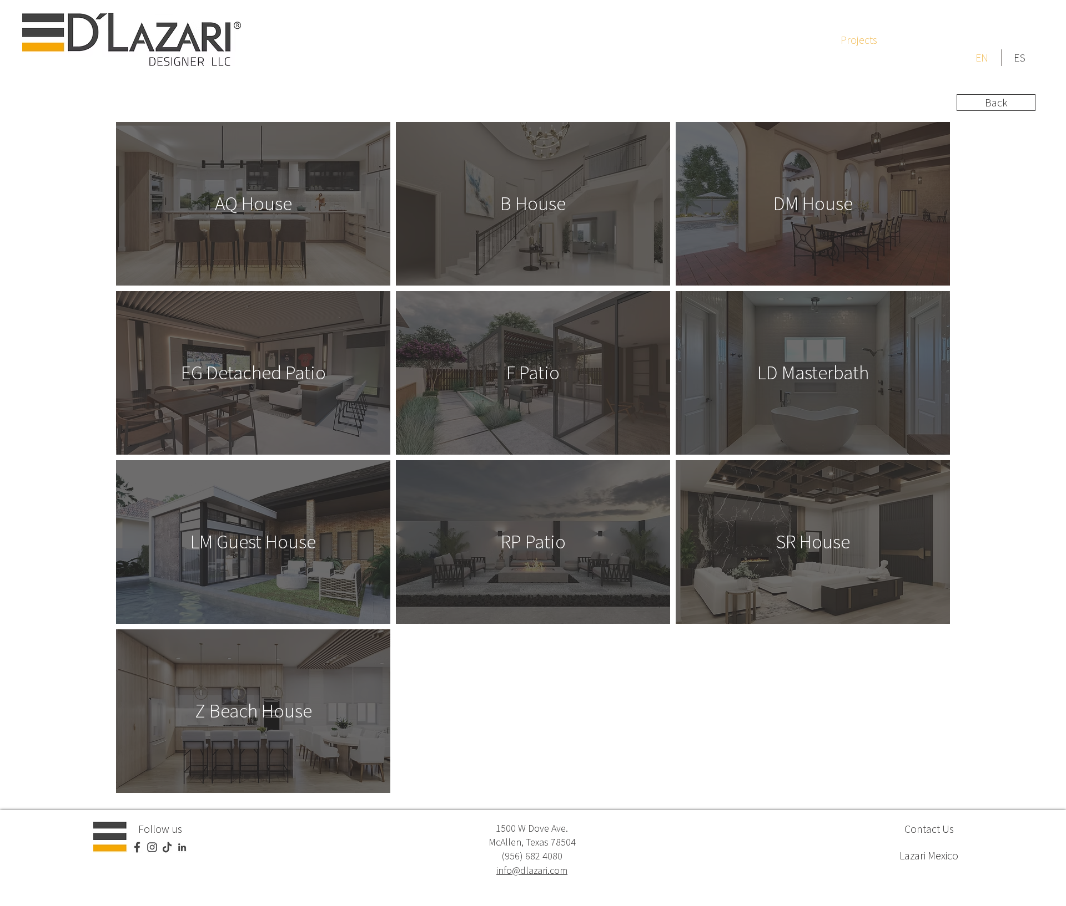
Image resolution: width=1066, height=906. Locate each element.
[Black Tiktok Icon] (167, 847)
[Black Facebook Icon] (137, 847)
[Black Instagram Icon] (152, 847)
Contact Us (929, 829)
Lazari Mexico (928, 855)
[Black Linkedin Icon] (182, 847)
